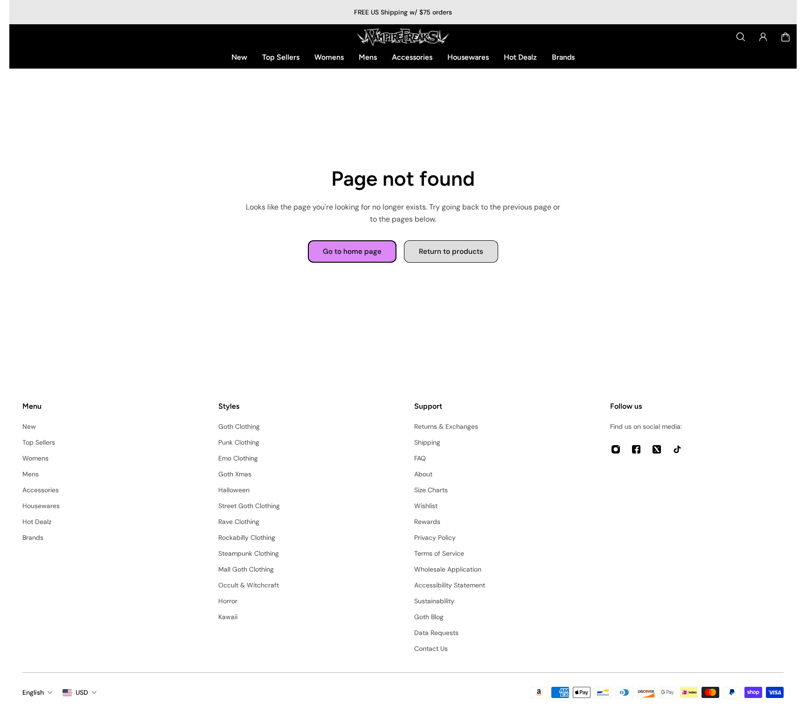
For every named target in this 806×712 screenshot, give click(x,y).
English (33, 692)
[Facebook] (636, 449)
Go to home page (352, 251)
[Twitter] (656, 449)
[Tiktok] (677, 449)
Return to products (451, 251)
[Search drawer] (741, 37)
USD (82, 692)
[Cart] (785, 37)
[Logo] (403, 37)
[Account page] (763, 37)
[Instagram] (615, 449)
